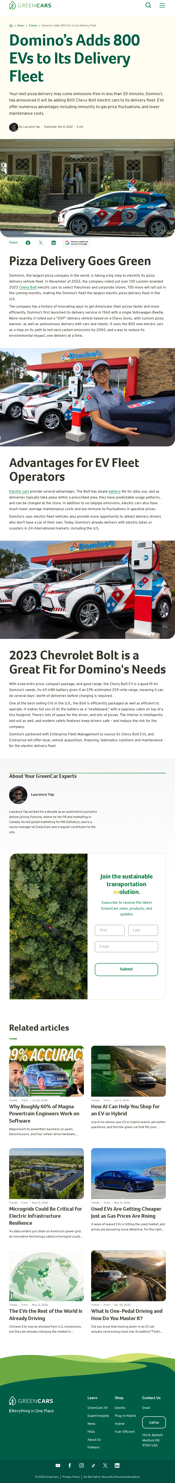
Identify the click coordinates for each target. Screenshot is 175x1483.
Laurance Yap (31, 127)
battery (115, 491)
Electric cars (19, 491)
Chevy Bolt (28, 287)
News (20, 25)
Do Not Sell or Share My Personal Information (112, 1477)
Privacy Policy (71, 1477)
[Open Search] (148, 5)
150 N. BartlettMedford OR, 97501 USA (152, 1440)
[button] (161, 5)
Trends (33, 25)
